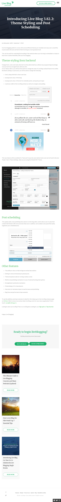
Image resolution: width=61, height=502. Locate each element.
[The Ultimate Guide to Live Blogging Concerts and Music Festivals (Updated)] (10, 364)
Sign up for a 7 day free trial (46, 306)
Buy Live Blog (21, 344)
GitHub (5, 301)
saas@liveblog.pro (11, 303)
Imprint (32, 492)
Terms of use (27, 492)
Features (17, 492)
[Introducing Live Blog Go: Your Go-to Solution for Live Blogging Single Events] (10, 446)
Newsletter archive (41, 492)
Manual (21, 492)
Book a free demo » (46, 3)
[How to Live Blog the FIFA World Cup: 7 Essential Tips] (10, 406)
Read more (10, 390)
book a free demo (38, 343)
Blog (36, 492)
